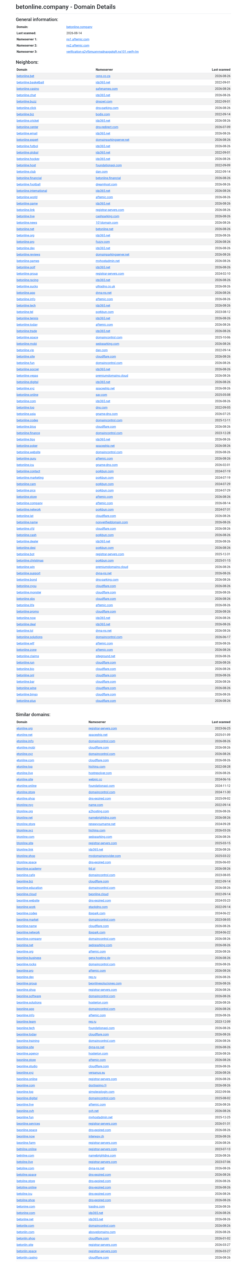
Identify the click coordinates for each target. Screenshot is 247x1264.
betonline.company (79, 27)
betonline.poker (27, 446)
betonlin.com (25, 1232)
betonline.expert (27, 140)
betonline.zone (26, 650)
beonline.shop (26, 990)
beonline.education (29, 888)
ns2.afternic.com (77, 45)
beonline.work (26, 907)
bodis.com (103, 114)
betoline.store (26, 1181)
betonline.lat (25, 516)
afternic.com (104, 197)
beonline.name (27, 926)
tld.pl (92, 868)
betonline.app (26, 293)
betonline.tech (26, 305)
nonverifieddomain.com (112, 522)
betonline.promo (28, 611)
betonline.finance (28, 433)
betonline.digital (27, 382)
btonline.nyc (25, 805)
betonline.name (27, 522)
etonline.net (24, 735)
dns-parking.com (107, 108)
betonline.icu (25, 465)
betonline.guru (26, 458)
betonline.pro (25, 242)
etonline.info (25, 741)
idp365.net (103, 82)
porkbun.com (105, 312)
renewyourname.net (102, 824)
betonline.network (29, 509)
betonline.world (27, 197)
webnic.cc (95, 779)
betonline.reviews (28, 254)
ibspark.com (97, 913)
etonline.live (25, 773)
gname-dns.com (107, 414)
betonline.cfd (25, 528)
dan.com (102, 171)
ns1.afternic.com (77, 39)
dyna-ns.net (104, 293)
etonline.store (26, 792)
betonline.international (32, 191)
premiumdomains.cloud (112, 375)
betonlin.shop (26, 1238)
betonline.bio (25, 669)
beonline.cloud (26, 894)
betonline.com (26, 401)
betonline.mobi (27, 344)
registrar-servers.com (110, 210)
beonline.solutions (29, 1002)
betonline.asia (26, 414)
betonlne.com (26, 1213)
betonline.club (26, 171)
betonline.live (26, 216)
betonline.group (27, 273)
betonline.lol (25, 630)
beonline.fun (25, 1117)
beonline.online (27, 1079)
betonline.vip (25, 350)
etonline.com (25, 760)
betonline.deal (26, 624)
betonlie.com (25, 1225)
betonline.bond (27, 579)
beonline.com (26, 1085)
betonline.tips (26, 439)
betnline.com (25, 1155)
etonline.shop (26, 798)
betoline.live (25, 1162)
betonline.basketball (30, 82)
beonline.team (26, 1021)
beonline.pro (25, 970)
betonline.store (27, 497)
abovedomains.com (102, 1232)
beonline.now (26, 1136)
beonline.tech (26, 1028)
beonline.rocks (26, 964)
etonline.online (26, 786)
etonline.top (25, 766)
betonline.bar (25, 681)
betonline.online (27, 395)
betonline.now (26, 618)
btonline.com (25, 837)
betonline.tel (25, 312)
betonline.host (26, 165)
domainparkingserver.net (112, 140)
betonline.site (26, 356)
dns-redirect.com (107, 127)
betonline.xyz (26, 388)
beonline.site (25, 1047)
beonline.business (29, 958)
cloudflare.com (106, 356)
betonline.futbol (27, 146)
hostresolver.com (100, 773)
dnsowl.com (104, 101)
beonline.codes (27, 913)
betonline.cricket (28, 120)
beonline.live (25, 1104)
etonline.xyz (25, 754)
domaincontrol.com (109, 337)
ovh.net (94, 1111)
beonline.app (25, 1009)
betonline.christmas (30, 560)
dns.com (101, 407)
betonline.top (25, 407)
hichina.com (97, 766)
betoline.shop (26, 1200)
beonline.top (25, 1092)
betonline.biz (25, 114)
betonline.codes (27, 420)
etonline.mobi (26, 747)
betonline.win (26, 567)
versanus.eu (97, 1072)
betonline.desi (26, 548)
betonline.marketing (30, 477)
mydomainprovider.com (105, 856)
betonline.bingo (27, 694)
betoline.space (26, 1174)
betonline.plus (26, 701)
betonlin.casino (27, 1257)
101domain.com (107, 222)
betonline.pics (26, 490)
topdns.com (97, 1206)
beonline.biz (25, 881)
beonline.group (27, 983)
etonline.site (25, 779)
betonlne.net (25, 1219)
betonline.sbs (26, 599)
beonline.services (28, 1123)
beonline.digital (27, 1098)
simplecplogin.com (101, 1092)
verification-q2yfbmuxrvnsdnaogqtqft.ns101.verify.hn (102, 52)
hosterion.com (98, 1002)
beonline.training (28, 1041)
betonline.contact (28, 471)
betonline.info (26, 299)
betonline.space (27, 337)
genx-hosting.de (99, 958)
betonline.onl (25, 675)
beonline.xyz (25, 1072)
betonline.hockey (28, 159)
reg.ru (92, 977)
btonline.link (25, 849)
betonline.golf (26, 267)
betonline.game (27, 203)
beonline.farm (26, 1143)
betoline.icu (24, 1194)
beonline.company (29, 939)
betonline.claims (28, 656)
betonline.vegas (27, 375)
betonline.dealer (27, 541)
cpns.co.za (103, 76)
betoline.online (26, 1187)
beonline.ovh (25, 1111)
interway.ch (96, 1136)
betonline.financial (29, 178)
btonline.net (25, 817)
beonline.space (27, 1130)
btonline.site (25, 843)
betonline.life (25, 605)
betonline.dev (26, 248)
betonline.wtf (25, 643)
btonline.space (26, 862)
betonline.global (27, 152)
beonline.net (25, 945)
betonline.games (28, 261)
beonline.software (29, 996)
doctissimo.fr (98, 1085)
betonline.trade (27, 331)
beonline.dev (25, 977)
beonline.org (25, 951)
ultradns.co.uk (105, 286)
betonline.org (25, 235)
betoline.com (25, 1168)
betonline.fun (26, 363)
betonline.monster (29, 592)
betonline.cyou (26, 586)
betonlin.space (26, 1251)
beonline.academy (29, 868)
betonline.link (26, 210)
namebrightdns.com (102, 817)
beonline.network (28, 932)
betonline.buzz (26, 101)
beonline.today (27, 1034)
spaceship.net (105, 388)
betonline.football (29, 184)
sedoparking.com (107, 344)
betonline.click (26, 108)
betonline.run (25, 662)
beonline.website (28, 900)
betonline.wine (26, 688)
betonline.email (27, 133)
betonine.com (26, 1206)
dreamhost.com (106, 184)
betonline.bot (25, 554)
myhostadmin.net (108, 261)
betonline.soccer (28, 369)
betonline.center (27, 127)
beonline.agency (28, 1053)
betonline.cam (26, 484)
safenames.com (107, 89)
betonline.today (27, 324)
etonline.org (25, 728)
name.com (96, 805)
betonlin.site (25, 1245)
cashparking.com (107, 216)
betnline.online (26, 1149)
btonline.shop (26, 856)
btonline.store (26, 824)
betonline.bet (25, 76)
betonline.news (27, 222)
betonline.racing (27, 280)
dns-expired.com (100, 798)
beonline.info (25, 1015)
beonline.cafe (26, 875)
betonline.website (28, 452)
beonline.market (27, 919)
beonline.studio (27, 1066)
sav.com (101, 395)
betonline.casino (28, 89)
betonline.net (25, 229)
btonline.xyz (25, 830)
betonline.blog (26, 426)
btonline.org (25, 811)
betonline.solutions (29, 637)
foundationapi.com (109, 165)
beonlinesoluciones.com (105, 983)
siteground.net (105, 656)
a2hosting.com (99, 811)
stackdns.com (98, 907)
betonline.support (28, 573)
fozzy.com (103, 242)
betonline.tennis (27, 318)
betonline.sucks (27, 286)
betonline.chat (26, 95)
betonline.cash (26, 535)
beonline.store (26, 1060)
